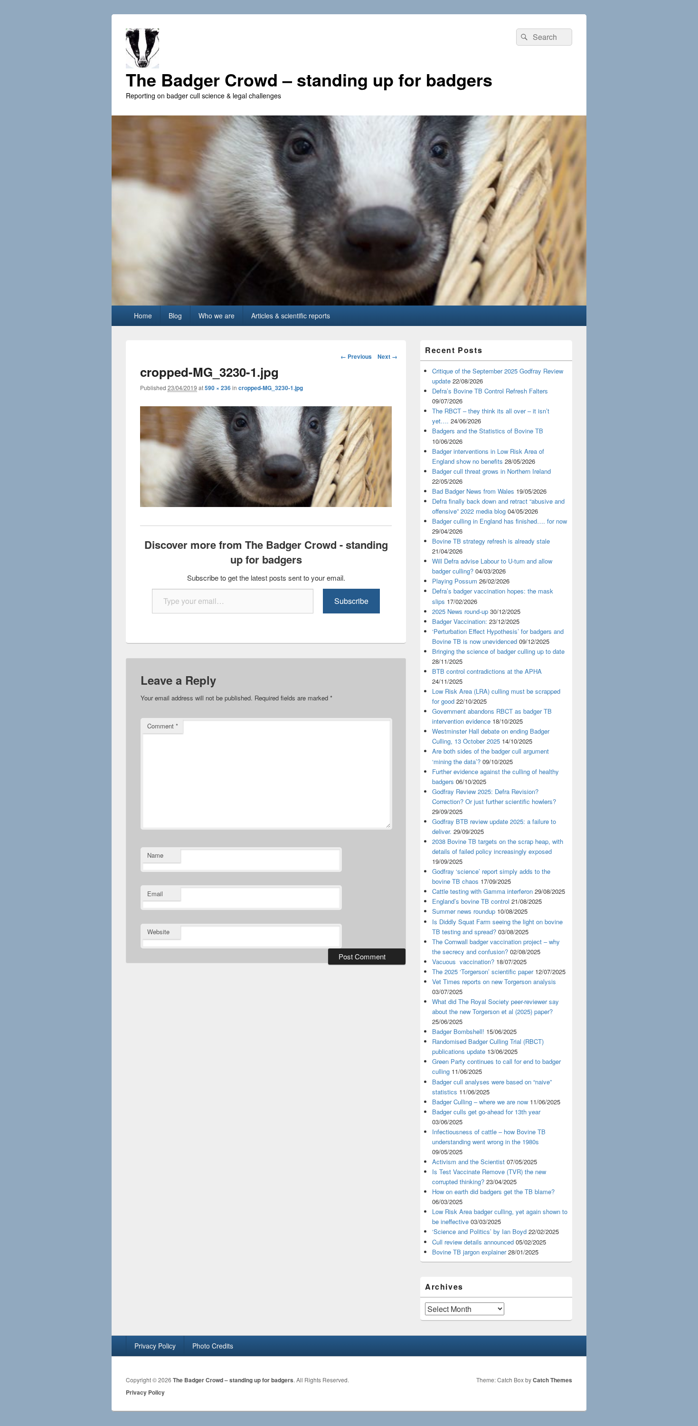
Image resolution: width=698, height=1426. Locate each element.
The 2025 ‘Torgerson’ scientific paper (482, 971)
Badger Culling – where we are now (480, 1101)
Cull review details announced (473, 1241)
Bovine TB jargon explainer (469, 1251)
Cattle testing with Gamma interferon (482, 891)
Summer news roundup (463, 911)
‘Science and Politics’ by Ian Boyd (479, 1231)
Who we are (216, 315)
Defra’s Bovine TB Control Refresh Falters (490, 390)
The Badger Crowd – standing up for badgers (309, 79)
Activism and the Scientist (468, 1161)
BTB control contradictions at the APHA (487, 671)
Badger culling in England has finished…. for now (499, 521)
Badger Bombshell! (458, 1031)
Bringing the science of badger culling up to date (498, 651)
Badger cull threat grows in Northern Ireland (491, 471)
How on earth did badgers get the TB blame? (493, 1191)
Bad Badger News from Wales (473, 491)
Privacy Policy (155, 1345)
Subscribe (351, 600)
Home (143, 315)
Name (155, 855)
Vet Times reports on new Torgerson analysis (494, 981)
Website (158, 931)
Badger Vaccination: (459, 621)
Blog (175, 315)
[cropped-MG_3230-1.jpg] (266, 503)
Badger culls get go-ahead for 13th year (486, 1111)
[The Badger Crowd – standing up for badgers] (349, 302)
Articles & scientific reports (290, 315)
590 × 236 (218, 387)
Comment (162, 725)
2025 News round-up (460, 611)
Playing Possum (454, 580)
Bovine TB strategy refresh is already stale (491, 541)
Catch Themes (552, 1380)
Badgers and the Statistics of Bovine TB (487, 430)
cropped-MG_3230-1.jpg (270, 387)
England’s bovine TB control (470, 901)
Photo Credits (212, 1345)
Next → (387, 356)
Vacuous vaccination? (463, 961)
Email (155, 893)
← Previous (356, 356)
